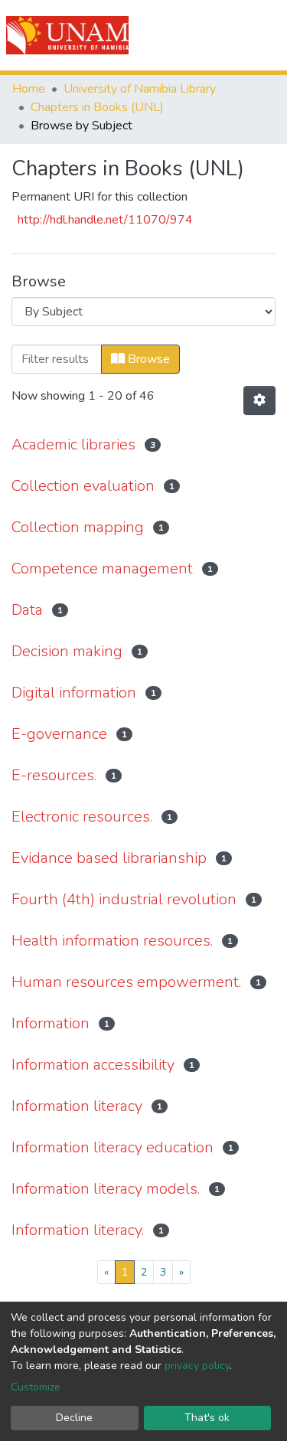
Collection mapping (77, 527)
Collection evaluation (83, 485)
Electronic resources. (81, 816)
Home (28, 88)
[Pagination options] (259, 400)
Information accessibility (92, 1064)
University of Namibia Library (140, 88)
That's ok (207, 1417)
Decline (74, 1417)
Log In (220, 35)
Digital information (73, 692)
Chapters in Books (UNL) (97, 107)
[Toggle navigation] (265, 35)
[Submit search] (188, 35)
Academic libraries (73, 444)
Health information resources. (112, 940)
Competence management (102, 568)
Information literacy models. (105, 1188)
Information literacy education (112, 1147)
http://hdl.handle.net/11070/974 (105, 219)
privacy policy (197, 1365)
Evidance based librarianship (109, 858)
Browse (147, 359)
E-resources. (53, 775)
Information (50, 1023)
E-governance (59, 734)
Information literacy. (77, 1230)
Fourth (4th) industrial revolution (123, 899)
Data (27, 610)
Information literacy (76, 1106)
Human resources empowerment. (126, 982)
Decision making (66, 651)
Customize (35, 1387)
